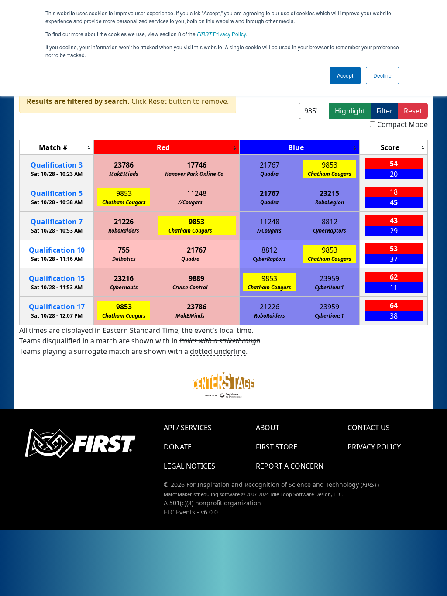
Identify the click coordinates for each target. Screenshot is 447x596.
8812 (329, 221)
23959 (329, 278)
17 (57, 307)
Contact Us (368, 427)
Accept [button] (345, 75)
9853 (329, 165)
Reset (413, 111)
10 (57, 250)
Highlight (350, 111)
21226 (124, 221)
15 (57, 278)
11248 (196, 193)
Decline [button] (382, 75)
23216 (124, 278)
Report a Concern (289, 466)
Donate (178, 447)
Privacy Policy (221, 34)
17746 (196, 165)
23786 (124, 165)
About (267, 427)
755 (124, 250)
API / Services (188, 427)
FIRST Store (276, 447)
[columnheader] (57, 147)
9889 (196, 278)
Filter (384, 111)
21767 (269, 165)
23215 (329, 193)
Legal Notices (189, 466)
